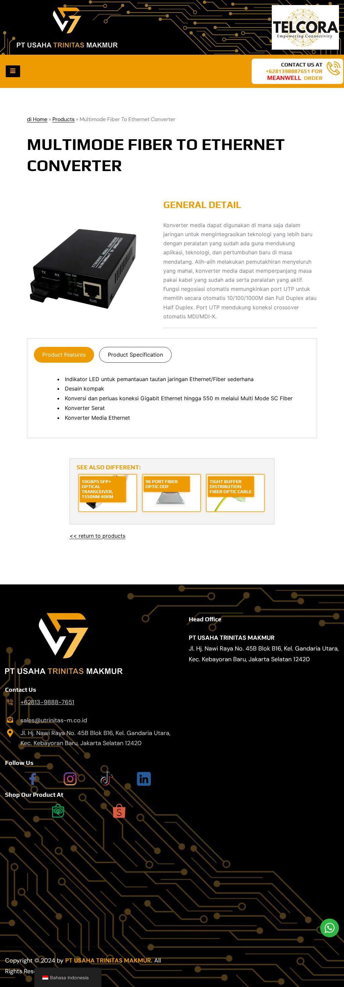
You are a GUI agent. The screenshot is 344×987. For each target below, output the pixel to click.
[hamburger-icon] (12, 71)
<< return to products (97, 535)
